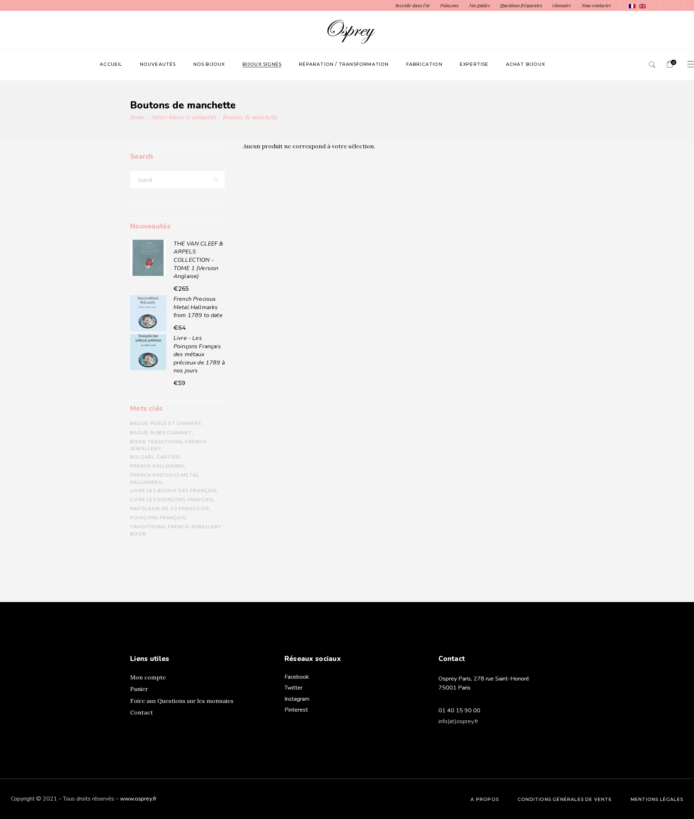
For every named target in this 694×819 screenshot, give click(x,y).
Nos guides (479, 5)
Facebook (296, 677)
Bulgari (141, 457)
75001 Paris (454, 688)
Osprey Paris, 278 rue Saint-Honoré (483, 679)
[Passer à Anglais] (642, 5)
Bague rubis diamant (161, 432)
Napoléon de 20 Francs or (169, 508)
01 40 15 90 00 (459, 711)
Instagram (296, 699)
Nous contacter (596, 5)
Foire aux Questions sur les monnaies (182, 700)
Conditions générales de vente (565, 799)
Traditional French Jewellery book (176, 530)
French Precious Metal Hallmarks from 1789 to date (198, 307)
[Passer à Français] (632, 5)
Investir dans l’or (412, 5)
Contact (141, 712)
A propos (485, 799)
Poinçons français (157, 517)
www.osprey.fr (138, 799)
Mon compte (148, 677)
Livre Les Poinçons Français (171, 499)
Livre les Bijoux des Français (173, 490)
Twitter (293, 688)
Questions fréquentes (521, 5)
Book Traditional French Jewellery (168, 445)
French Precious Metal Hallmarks (164, 478)
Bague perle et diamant (166, 423)
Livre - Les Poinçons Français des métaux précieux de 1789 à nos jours (199, 354)
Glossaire (561, 5)
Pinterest (296, 710)
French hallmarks (157, 466)
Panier (139, 688)
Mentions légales (657, 799)
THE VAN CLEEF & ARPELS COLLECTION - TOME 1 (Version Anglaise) (198, 260)
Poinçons (449, 5)
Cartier (168, 457)
